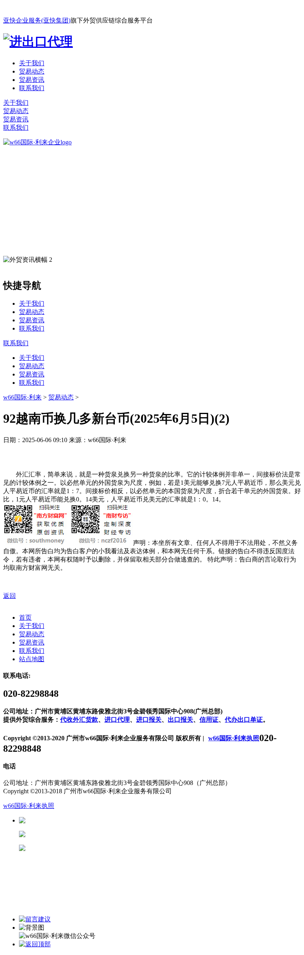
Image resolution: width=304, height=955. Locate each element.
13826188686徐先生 (87, 820)
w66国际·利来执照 (233, 738)
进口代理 (117, 719)
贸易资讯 (31, 79)
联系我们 (31, 88)
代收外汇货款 (79, 719)
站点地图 (31, 659)
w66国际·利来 (22, 397)
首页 (25, 617)
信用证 (209, 719)
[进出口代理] (38, 41)
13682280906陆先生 (87, 848)
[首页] (37, 142)
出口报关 (180, 719)
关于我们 (31, 63)
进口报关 (149, 719)
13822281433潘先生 (87, 834)
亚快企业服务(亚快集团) (36, 20)
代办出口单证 (244, 719)
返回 (9, 595)
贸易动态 (31, 71)
